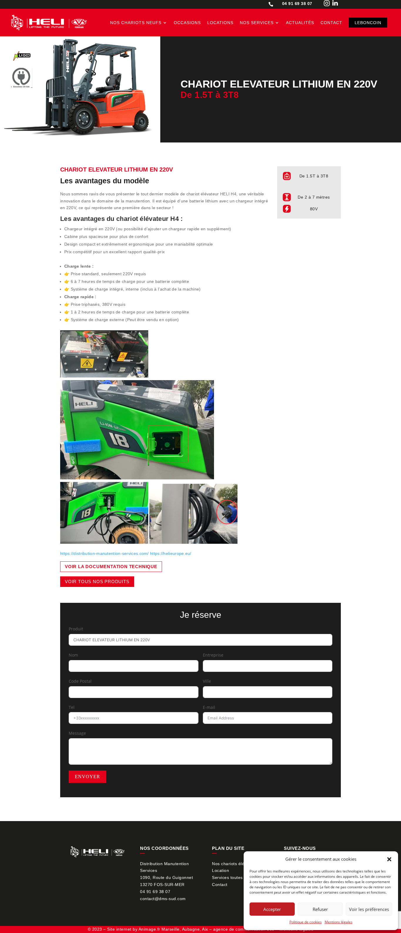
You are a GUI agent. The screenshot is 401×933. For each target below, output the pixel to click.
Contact (331, 22)
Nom (73, 655)
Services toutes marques (237, 877)
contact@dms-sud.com (163, 898)
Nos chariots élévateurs (235, 863)
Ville (207, 681)
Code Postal (80, 681)
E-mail (209, 707)
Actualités (300, 22)
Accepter (272, 909)
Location (220, 870)
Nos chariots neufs (135, 22)
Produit (76, 629)
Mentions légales (339, 921)
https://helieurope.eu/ (170, 553)
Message (77, 733)
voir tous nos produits (97, 581)
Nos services (257, 22)
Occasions (187, 22)
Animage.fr (149, 929)
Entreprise (213, 655)
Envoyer (87, 776)
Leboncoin (368, 22)
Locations (220, 22)
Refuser (320, 909)
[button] (389, 859)
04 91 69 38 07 (155, 891)
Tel (72, 707)
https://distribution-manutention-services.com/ (104, 553)
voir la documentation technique (111, 566)
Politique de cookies (305, 921)
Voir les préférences (369, 909)
